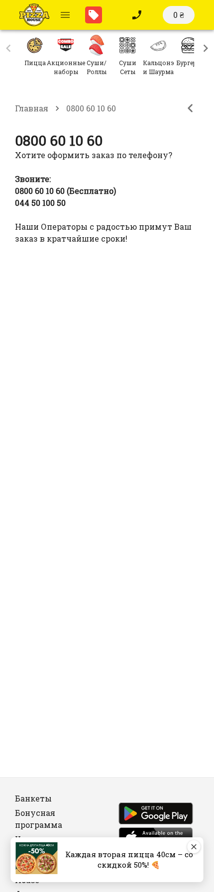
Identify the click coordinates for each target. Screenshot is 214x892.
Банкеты (33, 798)
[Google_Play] (155, 815)
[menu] (65, 15)
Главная (31, 108)
